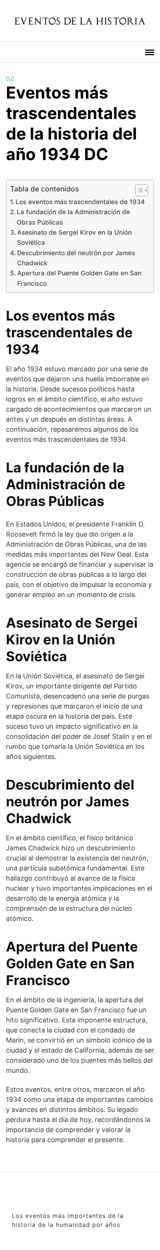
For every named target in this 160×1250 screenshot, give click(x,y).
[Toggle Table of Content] (137, 190)
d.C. (11, 78)
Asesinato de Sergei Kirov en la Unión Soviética (74, 237)
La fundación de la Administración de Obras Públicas (73, 217)
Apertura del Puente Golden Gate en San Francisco (79, 278)
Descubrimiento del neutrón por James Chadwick (76, 258)
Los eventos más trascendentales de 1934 (80, 202)
